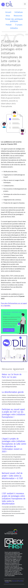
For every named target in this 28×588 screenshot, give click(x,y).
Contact (7, 582)
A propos (14, 581)
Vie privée (20, 581)
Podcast (9, 24)
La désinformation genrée (13, 392)
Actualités (10, 35)
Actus (8, 15)
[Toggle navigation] (25, 4)
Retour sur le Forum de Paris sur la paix (11, 375)
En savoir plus (8, 330)
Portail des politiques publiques (14, 20)
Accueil (8, 12)
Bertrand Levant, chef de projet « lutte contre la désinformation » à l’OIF (12, 476)
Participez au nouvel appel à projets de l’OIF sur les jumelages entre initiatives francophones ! (13, 413)
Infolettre (14, 28)
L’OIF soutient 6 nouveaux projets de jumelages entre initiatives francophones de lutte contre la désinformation (13, 498)
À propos (18, 24)
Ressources (18, 15)
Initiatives (18, 12)
